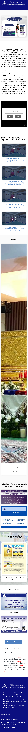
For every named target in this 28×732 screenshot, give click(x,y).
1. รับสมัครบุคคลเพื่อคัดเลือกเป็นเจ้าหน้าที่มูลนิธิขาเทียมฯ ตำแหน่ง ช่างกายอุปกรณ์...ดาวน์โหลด (15, 651)
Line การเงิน (6, 731)
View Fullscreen (14, 128)
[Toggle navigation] (14, 7)
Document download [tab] (13, 642)
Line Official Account (9, 728)
